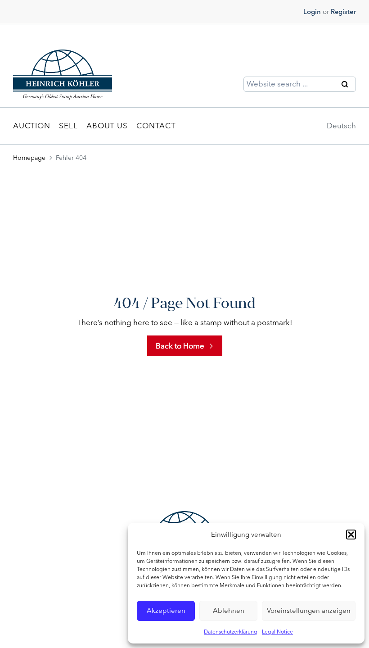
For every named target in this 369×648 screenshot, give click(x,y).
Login (312, 12)
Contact (156, 125)
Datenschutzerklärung (230, 632)
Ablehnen (228, 611)
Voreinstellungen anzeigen (309, 611)
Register (343, 12)
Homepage (29, 158)
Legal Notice (277, 632)
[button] (351, 534)
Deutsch (341, 125)
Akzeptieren (166, 611)
